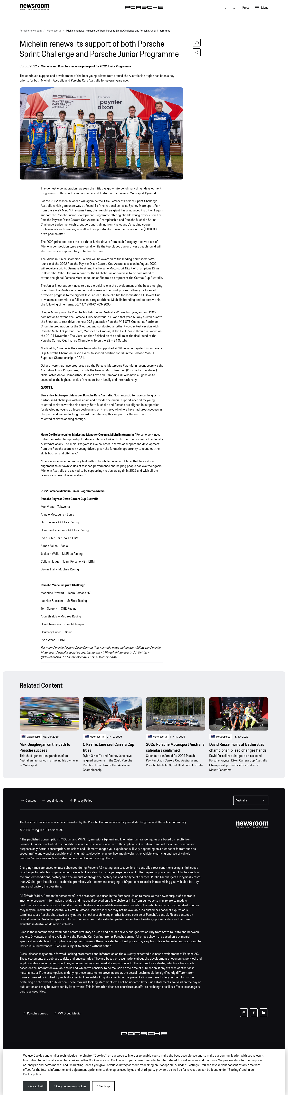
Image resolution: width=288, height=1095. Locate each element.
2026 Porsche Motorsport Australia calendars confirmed (175, 747)
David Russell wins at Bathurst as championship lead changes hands (237, 747)
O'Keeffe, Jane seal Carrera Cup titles (108, 747)
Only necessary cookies (71, 1086)
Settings (104, 1086)
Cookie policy (32, 1074)
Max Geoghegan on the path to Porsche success (45, 747)
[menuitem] (28, 800)
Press (245, 7)
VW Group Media (69, 1013)
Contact (30, 800)
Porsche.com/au (37, 1013)
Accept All (36, 1086)
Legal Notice (55, 800)
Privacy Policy (83, 800)
